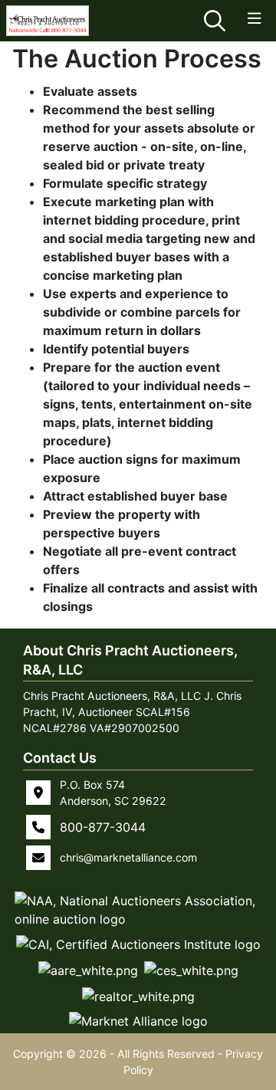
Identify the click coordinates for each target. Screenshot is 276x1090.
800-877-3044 (103, 827)
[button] (138, 909)
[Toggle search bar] (215, 20)
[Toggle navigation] (254, 19)
